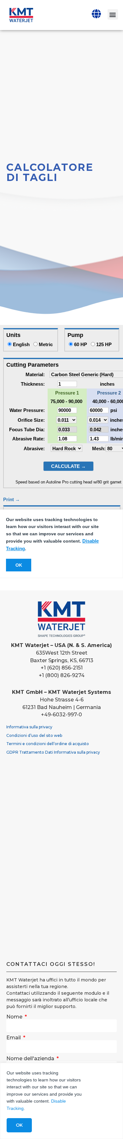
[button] (113, 14)
